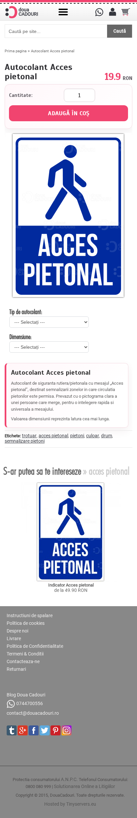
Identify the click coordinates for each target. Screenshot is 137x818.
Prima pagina (16, 51)
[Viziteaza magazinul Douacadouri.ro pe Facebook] (34, 730)
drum (106, 435)
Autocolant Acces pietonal (52, 51)
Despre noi (17, 630)
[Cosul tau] (125, 12)
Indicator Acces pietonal (71, 585)
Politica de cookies (26, 623)
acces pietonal (53, 435)
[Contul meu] (112, 12)
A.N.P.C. (69, 779)
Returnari (16, 669)
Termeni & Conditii (25, 653)
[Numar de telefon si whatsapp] (99, 12)
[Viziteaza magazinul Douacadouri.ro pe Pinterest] (56, 730)
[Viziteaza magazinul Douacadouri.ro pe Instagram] (66, 730)
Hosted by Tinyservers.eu (70, 804)
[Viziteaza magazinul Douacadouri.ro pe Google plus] (23, 730)
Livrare (14, 638)
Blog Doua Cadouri (26, 694)
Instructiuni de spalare (30, 615)
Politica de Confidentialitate (35, 646)
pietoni (77, 435)
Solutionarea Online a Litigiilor (84, 786)
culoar (92, 435)
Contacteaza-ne (23, 661)
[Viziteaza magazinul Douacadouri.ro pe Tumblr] (12, 730)
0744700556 (29, 703)
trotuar (29, 435)
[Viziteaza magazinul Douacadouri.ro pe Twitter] (45, 730)
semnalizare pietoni (25, 441)
